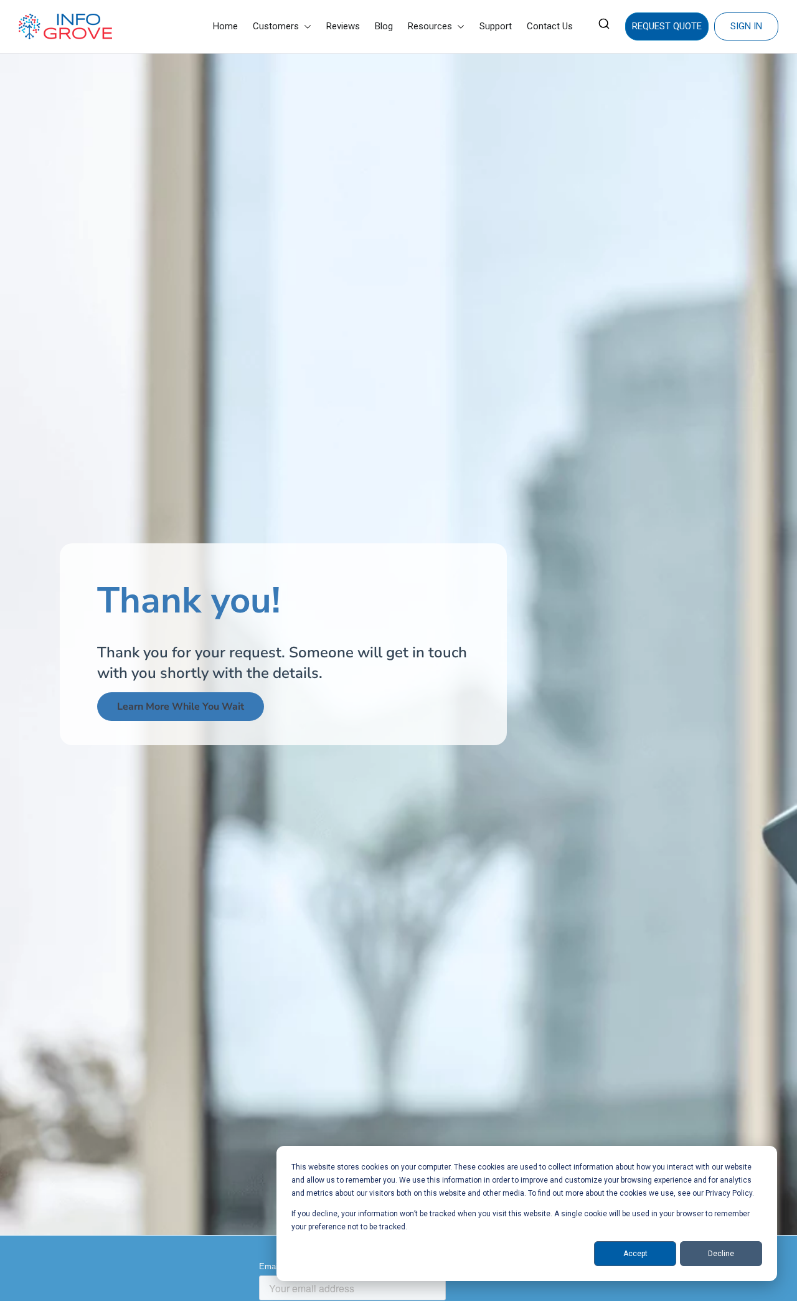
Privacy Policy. (729, 1193)
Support (495, 26)
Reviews (343, 26)
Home (225, 26)
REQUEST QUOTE (667, 26)
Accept (635, 1253)
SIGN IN (746, 26)
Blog (384, 26)
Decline (721, 1253)
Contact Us (550, 26)
